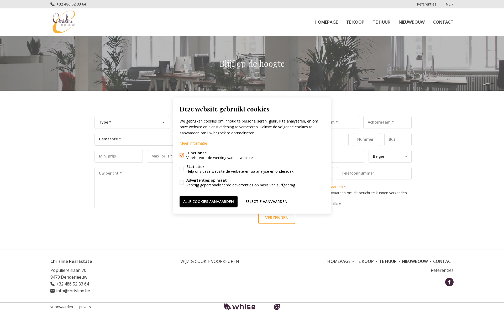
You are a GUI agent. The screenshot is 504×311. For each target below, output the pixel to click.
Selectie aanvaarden (266, 201)
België (378, 156)
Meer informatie (193, 142)
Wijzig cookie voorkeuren (209, 261)
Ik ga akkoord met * (336, 189)
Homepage (326, 22)
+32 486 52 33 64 (71, 4)
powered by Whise (246, 306)
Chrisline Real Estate (71, 261)
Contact (443, 22)
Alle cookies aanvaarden (208, 201)
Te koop (355, 22)
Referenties (426, 4)
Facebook (449, 282)
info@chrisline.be (73, 291)
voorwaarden (61, 306)
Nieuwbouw (412, 22)
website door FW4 (277, 307)
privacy (85, 306)
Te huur (381, 22)
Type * (105, 122)
